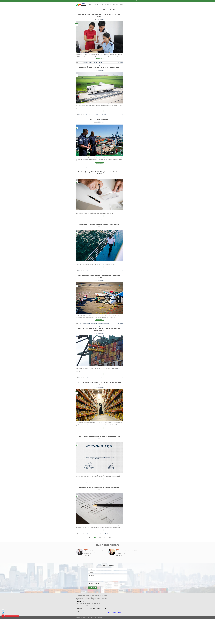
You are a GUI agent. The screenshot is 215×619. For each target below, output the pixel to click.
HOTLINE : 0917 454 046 (89, 0)
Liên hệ (121, 4)
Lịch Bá (103, 19)
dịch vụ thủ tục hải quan (105, 219)
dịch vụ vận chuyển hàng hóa (104, 533)
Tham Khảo (112, 4)
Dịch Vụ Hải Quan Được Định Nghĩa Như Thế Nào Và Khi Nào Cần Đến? (99, 224)
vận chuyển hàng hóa (100, 114)
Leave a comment (120, 62)
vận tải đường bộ (105, 114)
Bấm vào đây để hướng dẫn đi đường (114, 612)
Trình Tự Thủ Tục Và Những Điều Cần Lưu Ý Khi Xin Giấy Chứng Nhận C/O (99, 436)
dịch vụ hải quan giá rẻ (98, 62)
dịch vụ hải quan (92, 62)
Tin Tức (117, 4)
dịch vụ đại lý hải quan (87, 62)
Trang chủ (90, 4)
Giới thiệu (96, 4)
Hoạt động (106, 4)
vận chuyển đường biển (87, 114)
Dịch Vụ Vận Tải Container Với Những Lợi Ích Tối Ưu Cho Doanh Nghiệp (99, 67)
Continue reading (99, 58)
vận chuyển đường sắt (94, 114)
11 (107, 537)
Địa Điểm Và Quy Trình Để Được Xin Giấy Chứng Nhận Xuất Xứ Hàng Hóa (99, 487)
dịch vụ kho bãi (97, 533)
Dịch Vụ (101, 4)
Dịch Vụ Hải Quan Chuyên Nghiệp (99, 119)
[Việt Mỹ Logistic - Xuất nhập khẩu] (81, 4)
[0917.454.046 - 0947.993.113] (3, 616)
